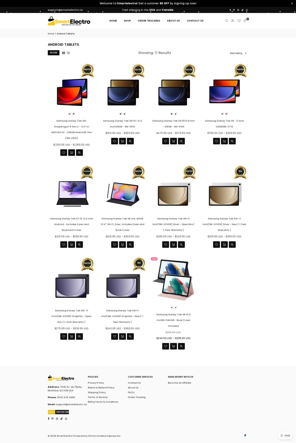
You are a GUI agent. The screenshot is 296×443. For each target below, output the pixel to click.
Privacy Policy (96, 382)
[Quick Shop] (71, 152)
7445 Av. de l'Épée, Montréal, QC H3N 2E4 (65, 388)
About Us (133, 387)
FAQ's (131, 392)
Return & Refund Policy (101, 387)
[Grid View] (63, 53)
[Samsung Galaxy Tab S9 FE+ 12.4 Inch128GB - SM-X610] (122, 86)
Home (113, 20)
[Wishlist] (239, 21)
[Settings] (233, 21)
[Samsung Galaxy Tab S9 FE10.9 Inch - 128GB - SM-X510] (173, 86)
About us (173, 20)
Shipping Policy (97, 392)
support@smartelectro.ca (71, 404)
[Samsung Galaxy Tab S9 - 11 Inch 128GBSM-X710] (224, 86)
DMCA (52, 412)
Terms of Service (98, 397)
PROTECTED (63, 412)
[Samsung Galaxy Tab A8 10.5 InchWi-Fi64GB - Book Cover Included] (173, 280)
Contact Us (134, 382)
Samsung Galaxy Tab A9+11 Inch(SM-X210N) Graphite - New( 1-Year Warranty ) (122, 316)
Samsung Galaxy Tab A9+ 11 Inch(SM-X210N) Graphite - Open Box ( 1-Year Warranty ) (71, 316)
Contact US (195, 20)
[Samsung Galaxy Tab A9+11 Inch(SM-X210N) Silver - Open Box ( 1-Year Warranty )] (173, 188)
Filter (53, 52)
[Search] (227, 21)
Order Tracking (149, 20)
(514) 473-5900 (66, 397)
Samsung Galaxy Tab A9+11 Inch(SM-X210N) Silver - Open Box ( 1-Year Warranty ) (173, 224)
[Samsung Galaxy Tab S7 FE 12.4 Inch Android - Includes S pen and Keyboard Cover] (71, 188)
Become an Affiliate (179, 382)
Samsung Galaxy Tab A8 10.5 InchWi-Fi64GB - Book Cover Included (173, 320)
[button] (245, 21)
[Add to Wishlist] (63, 152)
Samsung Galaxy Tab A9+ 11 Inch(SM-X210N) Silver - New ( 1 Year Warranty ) (224, 224)
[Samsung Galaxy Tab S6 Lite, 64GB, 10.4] (122, 188)
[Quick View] (79, 152)
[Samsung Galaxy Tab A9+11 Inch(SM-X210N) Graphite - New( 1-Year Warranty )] (122, 280)
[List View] (68, 53)
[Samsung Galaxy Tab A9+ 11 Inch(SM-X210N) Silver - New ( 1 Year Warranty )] (224, 188)
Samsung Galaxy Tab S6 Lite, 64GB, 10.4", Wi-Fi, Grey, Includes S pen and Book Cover (122, 224)
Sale (154, 258)
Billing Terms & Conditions (103, 401)
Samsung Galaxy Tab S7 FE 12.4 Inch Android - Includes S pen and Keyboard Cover (71, 224)
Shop (127, 20)
